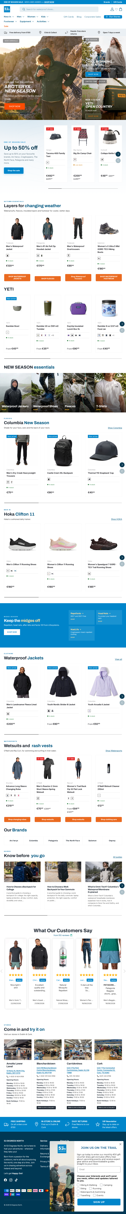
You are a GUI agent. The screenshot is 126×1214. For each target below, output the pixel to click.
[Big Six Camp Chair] (83, 137)
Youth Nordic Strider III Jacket (61, 704)
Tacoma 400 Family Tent (55, 154)
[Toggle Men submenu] (23, 16)
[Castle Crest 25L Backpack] (63, 451)
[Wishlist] (116, 9)
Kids (43, 17)
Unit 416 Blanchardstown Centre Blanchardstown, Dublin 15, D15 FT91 (46, 1070)
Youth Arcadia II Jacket (99, 704)
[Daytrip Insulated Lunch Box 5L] (78, 308)
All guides (117, 857)
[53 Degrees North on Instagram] (11, 1180)
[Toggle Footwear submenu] (16, 21)
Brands (107, 2)
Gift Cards (117, 2)
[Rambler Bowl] (17, 308)
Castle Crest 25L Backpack (60, 473)
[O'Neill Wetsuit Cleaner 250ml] (109, 768)
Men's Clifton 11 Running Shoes (21, 564)
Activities (41, 21)
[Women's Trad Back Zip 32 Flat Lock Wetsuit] (78, 768)
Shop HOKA (116, 519)
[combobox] (59, 9)
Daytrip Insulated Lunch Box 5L (75, 327)
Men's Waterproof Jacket (14, 247)
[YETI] (104, 99)
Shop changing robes (17, 819)
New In (7, 17)
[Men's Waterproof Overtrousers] (78, 228)
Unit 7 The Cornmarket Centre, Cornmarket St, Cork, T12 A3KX (106, 1070)
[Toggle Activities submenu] (48, 21)
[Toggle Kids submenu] (47, 16)
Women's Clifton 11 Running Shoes (60, 566)
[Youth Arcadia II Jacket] (103, 682)
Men (19, 17)
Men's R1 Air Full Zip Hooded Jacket (46, 247)
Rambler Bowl (12, 326)
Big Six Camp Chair (82, 153)
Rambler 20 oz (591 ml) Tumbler (47, 327)
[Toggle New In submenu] (13, 16)
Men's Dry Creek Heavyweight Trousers (21, 474)
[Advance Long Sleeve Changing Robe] (17, 768)
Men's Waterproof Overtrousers (75, 247)
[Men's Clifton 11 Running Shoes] (22, 542)
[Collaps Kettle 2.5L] (110, 137)
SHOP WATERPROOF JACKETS (17, 277)
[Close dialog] (120, 1144)
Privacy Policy (46, 1161)
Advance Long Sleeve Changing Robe (16, 787)
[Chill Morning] (104, 57)
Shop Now (12, 632)
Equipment (25, 21)
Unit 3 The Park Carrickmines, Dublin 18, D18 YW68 (78, 1070)
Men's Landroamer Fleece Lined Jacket (22, 706)
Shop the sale (14, 170)
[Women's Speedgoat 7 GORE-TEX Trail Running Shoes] (103, 542)
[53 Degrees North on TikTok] (16, 1180)
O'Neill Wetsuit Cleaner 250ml (108, 787)
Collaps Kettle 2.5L (109, 153)
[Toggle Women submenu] (37, 16)
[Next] (123, 393)
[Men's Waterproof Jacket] (17, 228)
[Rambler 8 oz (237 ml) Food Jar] (109, 308)
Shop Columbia (115, 428)
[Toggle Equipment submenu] (33, 21)
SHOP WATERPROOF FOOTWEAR (109, 277)
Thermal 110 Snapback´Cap (101, 473)
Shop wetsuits (48, 819)
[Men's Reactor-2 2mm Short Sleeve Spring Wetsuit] (48, 768)
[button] (120, 9)
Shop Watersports (114, 750)
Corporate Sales (92, 17)
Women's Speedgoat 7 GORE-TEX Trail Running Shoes (102, 566)
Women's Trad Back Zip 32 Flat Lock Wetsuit (76, 789)
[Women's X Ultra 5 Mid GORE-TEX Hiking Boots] (109, 228)
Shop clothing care (109, 819)
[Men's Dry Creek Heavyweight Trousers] (22, 451)
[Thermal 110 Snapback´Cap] (103, 451)
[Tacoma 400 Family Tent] (55, 137)
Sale (6, 26)
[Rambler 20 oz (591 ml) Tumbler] (48, 308)
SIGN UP (99, 1202)
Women (31, 17)
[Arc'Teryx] (41, 78)
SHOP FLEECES (47, 278)
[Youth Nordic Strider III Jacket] (63, 682)
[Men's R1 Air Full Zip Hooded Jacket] (48, 228)
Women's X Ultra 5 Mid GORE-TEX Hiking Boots (108, 249)
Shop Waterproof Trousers (78, 277)
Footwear (9, 21)
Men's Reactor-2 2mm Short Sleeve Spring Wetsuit (47, 789)
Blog (79, 17)
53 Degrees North (16, 1205)
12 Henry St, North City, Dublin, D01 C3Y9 (16, 1072)
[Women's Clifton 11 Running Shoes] (63, 542)
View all (118, 659)
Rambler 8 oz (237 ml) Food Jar (108, 327)
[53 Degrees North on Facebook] (5, 1180)
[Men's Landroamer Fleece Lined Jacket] (22, 682)
